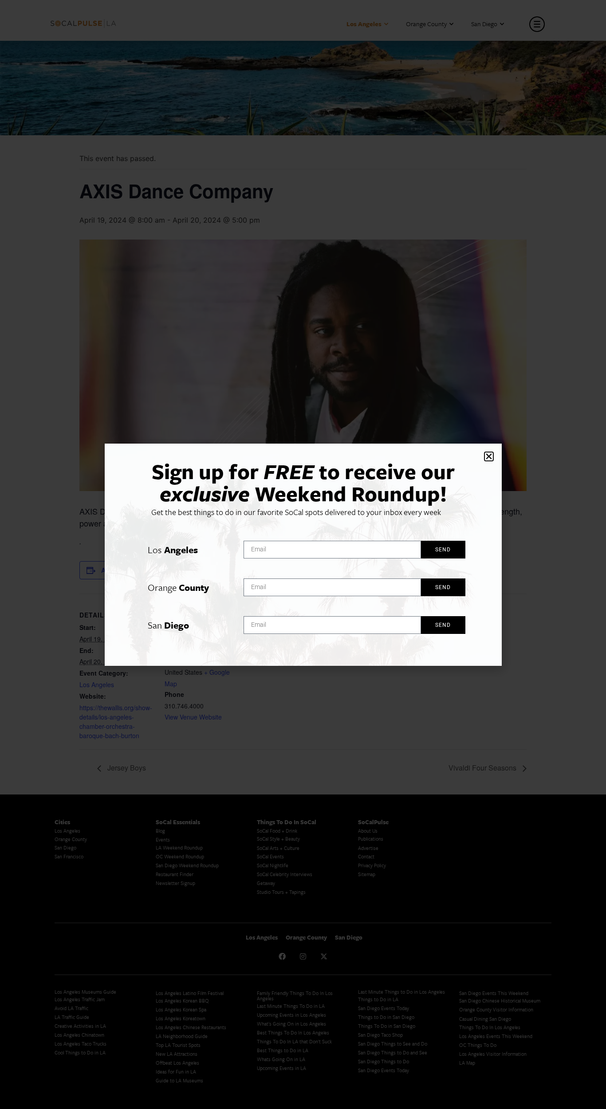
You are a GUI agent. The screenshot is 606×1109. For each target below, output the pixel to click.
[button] (489, 456)
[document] (303, 554)
